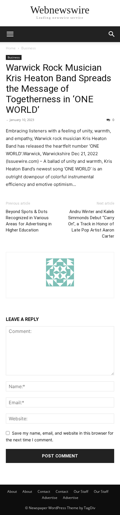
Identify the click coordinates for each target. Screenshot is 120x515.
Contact (44, 491)
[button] (10, 34)
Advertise (49, 497)
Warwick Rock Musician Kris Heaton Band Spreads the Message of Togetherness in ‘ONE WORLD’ (58, 88)
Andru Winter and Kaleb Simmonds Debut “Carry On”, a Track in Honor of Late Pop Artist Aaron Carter (91, 224)
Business (28, 48)
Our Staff (81, 491)
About (12, 491)
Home (11, 48)
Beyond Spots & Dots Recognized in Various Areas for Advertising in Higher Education (29, 221)
